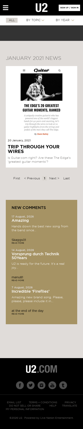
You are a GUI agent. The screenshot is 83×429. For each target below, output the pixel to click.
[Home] (41, 7)
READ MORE (18, 243)
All (12, 20)
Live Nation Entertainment (56, 418)
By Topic (33, 20)
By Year (63, 20)
